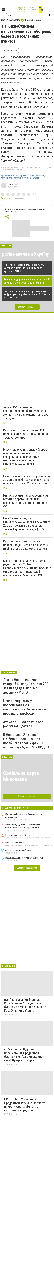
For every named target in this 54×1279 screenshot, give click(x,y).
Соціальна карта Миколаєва (21, 776)
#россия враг (6, 178)
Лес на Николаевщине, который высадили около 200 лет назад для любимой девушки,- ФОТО (25, 686)
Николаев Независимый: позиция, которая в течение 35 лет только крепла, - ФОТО (24, 268)
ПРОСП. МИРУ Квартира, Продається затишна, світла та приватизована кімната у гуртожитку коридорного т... (24, 1104)
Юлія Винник (12, 184)
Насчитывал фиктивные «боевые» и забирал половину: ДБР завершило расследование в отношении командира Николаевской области (25, 457)
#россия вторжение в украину (27, 178)
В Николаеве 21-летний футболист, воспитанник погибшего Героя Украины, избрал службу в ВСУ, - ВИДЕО (26, 741)
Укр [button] (9, 15)
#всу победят (41, 175)
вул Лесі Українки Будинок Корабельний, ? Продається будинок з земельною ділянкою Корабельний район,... (25, 1005)
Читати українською (10, 50)
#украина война (7, 175)
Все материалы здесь (27, 307)
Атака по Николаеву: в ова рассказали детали (23, 724)
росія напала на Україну (25, 254)
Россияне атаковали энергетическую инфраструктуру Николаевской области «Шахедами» (27, 294)
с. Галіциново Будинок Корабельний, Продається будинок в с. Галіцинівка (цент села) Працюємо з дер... (24, 1055)
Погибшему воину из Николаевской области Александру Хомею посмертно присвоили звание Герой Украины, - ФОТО (26, 524)
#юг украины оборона (25, 175)
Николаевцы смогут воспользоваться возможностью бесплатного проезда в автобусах (24, 707)
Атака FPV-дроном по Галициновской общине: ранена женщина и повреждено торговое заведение (25, 412)
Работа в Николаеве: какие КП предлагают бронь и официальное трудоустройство (26, 433)
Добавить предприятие (27, 868)
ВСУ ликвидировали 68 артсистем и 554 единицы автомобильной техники (27, 281)
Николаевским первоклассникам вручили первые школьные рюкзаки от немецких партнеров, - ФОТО (26, 501)
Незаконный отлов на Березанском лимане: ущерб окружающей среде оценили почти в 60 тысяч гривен (26, 479)
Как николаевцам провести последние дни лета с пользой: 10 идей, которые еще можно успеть (26, 545)
